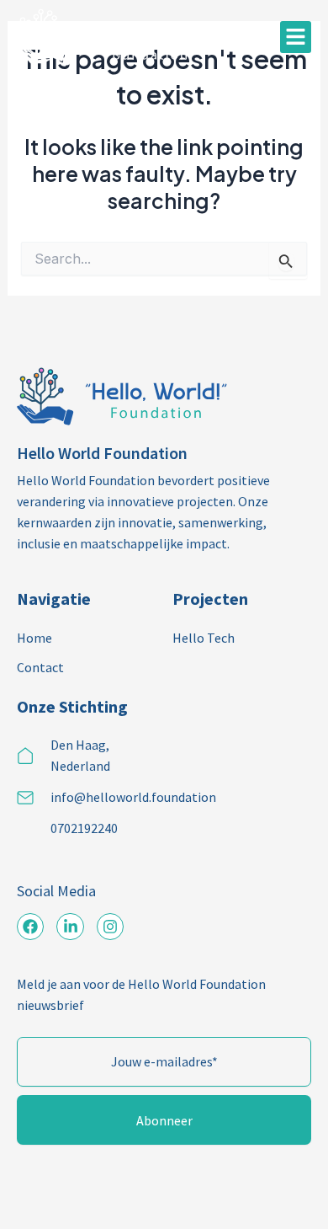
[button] (296, 37)
